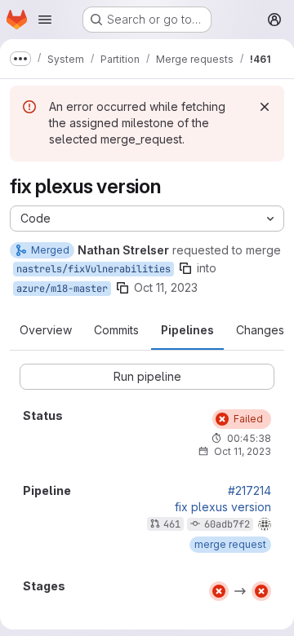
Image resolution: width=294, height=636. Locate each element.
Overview (46, 330)
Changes (260, 330)
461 (171, 524)
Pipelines (187, 330)
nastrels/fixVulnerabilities (93, 269)
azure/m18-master (62, 288)
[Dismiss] (264, 107)
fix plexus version (223, 507)
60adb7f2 (227, 524)
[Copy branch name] (185, 268)
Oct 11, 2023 (166, 287)
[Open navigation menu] (45, 20)
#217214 (249, 490)
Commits (116, 330)
